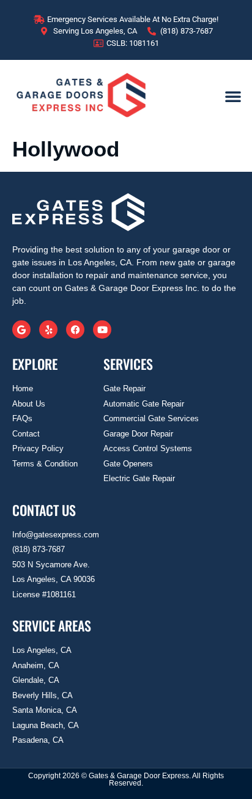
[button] (233, 96)
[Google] (21, 329)
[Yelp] (48, 329)
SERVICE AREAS (51, 625)
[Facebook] (75, 329)
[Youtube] (102, 329)
